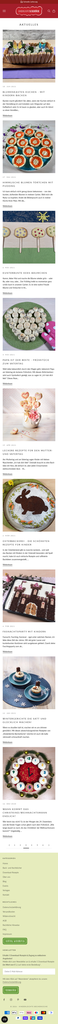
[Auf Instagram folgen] (11, 999)
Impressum (7, 934)
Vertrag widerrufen (15, 941)
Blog (4, 881)
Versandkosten (9, 912)
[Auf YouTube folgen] (25, 999)
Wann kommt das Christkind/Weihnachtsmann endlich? (25, 812)
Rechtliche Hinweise (11, 925)
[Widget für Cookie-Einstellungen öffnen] (4, 1019)
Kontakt (6, 895)
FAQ (4, 929)
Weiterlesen (7, 115)
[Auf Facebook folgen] (4, 999)
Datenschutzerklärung (12, 907)
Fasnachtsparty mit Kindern (24, 631)
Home (5, 863)
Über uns (6, 877)
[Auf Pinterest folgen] (18, 999)
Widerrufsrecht (9, 916)
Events (5, 886)
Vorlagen (6, 890)
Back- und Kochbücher (12, 868)
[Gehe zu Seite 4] (49, 845)
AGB (4, 920)
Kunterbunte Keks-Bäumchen (25, 273)
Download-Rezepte (11, 872)
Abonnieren (11, 990)
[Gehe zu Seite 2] (9, 845)
